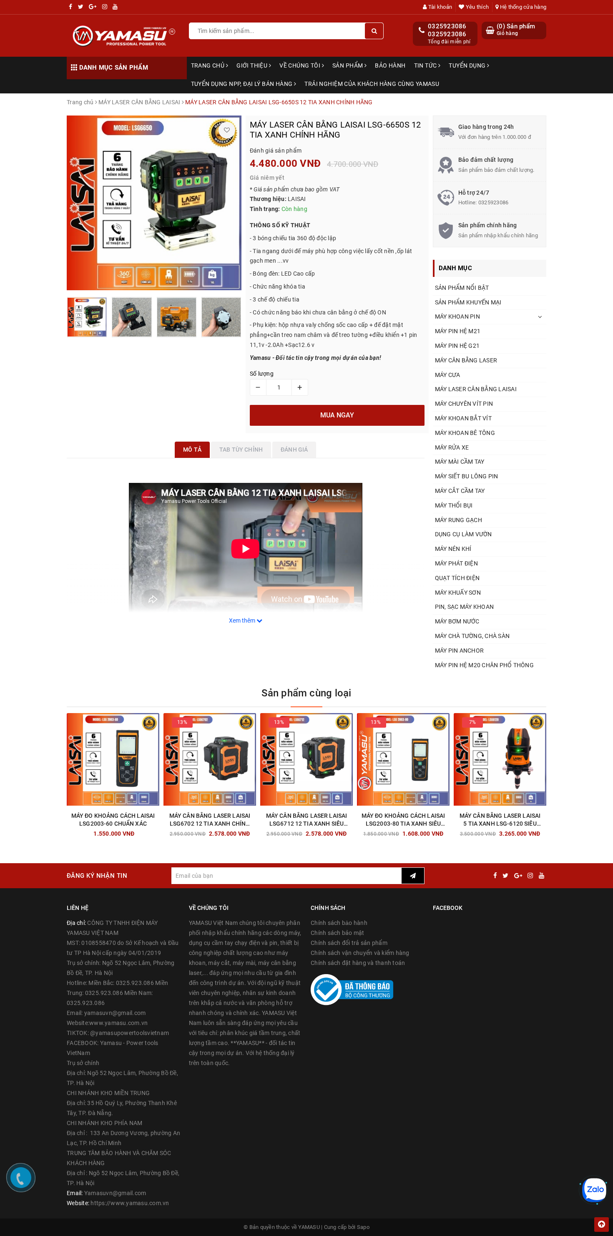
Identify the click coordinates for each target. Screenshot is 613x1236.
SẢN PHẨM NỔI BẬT (462, 287)
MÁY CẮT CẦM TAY (460, 490)
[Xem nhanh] (157, 831)
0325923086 (447, 26)
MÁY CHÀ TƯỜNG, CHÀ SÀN (472, 636)
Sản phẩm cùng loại (306, 693)
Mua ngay (127, 831)
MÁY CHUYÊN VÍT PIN (464, 403)
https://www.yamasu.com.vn (129, 1203)
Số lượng (262, 373)
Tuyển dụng (468, 65)
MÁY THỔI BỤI (454, 505)
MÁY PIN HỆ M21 (458, 331)
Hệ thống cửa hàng (522, 7)
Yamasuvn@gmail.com (115, 1193)
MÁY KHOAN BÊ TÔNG (465, 433)
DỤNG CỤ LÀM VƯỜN (463, 534)
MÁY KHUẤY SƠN (458, 592)
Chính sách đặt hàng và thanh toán (358, 963)
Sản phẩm (348, 65)
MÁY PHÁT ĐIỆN (456, 563)
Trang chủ (208, 65)
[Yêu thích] (227, 130)
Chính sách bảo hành (339, 922)
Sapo (363, 1227)
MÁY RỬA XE (452, 447)
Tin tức (426, 65)
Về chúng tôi (300, 65)
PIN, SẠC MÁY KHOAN (464, 606)
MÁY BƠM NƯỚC (457, 621)
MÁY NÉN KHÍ (453, 548)
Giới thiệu (252, 65)
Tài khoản (439, 7)
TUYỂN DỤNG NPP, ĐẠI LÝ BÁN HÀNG (242, 83)
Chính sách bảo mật (337, 933)
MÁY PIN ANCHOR (459, 650)
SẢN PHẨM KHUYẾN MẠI (468, 302)
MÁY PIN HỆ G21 (457, 345)
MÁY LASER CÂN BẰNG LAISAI (476, 389)
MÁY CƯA (447, 375)
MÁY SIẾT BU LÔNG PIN (466, 476)
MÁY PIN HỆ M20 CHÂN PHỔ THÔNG (484, 665)
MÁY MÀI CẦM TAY (460, 461)
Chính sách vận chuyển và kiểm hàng (360, 953)
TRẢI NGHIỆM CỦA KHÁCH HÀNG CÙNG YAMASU (371, 83)
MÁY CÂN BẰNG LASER (466, 360)
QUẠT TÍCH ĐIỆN (457, 578)
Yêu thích (477, 7)
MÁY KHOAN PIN (457, 316)
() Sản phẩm (516, 30)
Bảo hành (390, 65)
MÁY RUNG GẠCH (458, 520)
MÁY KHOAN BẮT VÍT (463, 418)
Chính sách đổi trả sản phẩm (349, 943)
